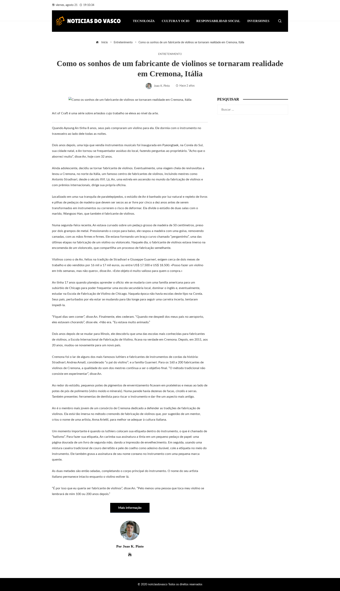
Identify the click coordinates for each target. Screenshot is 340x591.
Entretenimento (170, 54)
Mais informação (129, 507)
